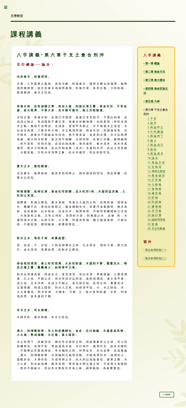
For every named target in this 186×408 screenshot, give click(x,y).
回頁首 (167, 394)
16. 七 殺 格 (154, 184)
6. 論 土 (151, 140)
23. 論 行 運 (154, 215)
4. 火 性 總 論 (155, 131)
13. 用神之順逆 (156, 171)
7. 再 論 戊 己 (155, 145)
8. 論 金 (151, 149)
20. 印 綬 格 (154, 202)
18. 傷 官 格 (154, 193)
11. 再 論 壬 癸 (156, 162)
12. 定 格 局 (154, 167)
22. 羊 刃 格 (154, 211)
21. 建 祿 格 (154, 206)
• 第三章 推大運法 (154, 80)
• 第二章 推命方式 (154, 71)
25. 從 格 (152, 224)
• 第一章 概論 (151, 63)
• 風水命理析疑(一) (154, 250)
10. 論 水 (152, 158)
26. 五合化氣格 (156, 228)
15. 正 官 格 (154, 180)
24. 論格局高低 (156, 219)
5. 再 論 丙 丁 (155, 136)
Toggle (7, 7)
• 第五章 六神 (151, 101)
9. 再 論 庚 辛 (155, 153)
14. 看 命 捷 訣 (156, 175)
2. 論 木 (151, 123)
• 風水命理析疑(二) (154, 258)
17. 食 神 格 (154, 189)
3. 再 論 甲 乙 (155, 127)
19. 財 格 (152, 197)
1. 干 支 (151, 118)
